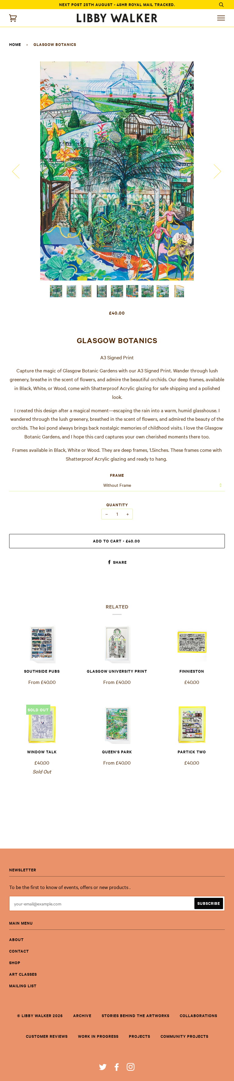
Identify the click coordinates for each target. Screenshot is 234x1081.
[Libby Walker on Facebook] (117, 1068)
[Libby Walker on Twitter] (103, 1068)
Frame (117, 475)
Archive (82, 1015)
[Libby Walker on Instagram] (131, 1068)
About (16, 939)
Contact (19, 951)
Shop (14, 962)
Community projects (184, 1036)
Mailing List (23, 986)
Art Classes (23, 974)
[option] (117, 171)
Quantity (117, 504)
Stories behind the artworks (135, 1015)
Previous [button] (19, 171)
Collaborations (198, 1015)
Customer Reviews (47, 1036)
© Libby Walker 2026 (40, 1015)
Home (15, 44)
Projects (139, 1036)
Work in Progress (98, 1036)
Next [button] (214, 171)
